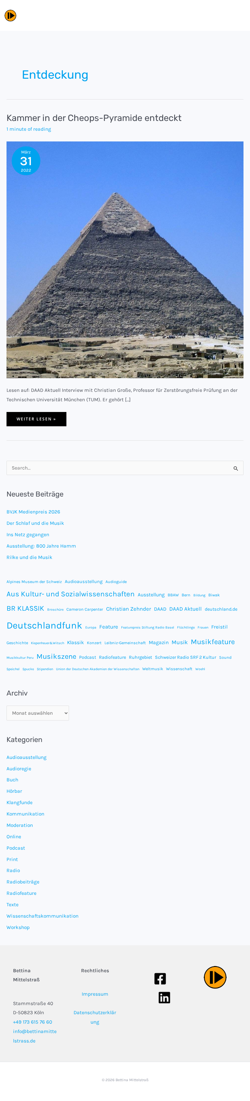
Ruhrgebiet (140, 657)
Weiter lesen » (36, 421)
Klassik (75, 642)
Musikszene (56, 656)
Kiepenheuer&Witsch (47, 643)
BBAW (173, 594)
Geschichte (17, 642)
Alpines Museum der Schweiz (34, 581)
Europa (90, 627)
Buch (12, 780)
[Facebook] (160, 978)
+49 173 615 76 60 (32, 1022)
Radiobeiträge (23, 882)
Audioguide (116, 581)
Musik (180, 642)
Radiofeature (112, 657)
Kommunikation (25, 814)
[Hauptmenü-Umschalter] (238, 15)
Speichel (13, 669)
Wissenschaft (179, 668)
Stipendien (45, 669)
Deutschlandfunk (44, 625)
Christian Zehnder (128, 609)
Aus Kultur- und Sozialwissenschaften (71, 594)
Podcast (87, 657)
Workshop (18, 927)
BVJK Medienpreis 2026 (33, 512)
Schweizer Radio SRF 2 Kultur (185, 657)
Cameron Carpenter (84, 609)
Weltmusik (152, 668)
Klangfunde (20, 802)
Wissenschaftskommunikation (42, 916)
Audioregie (19, 769)
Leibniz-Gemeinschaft (125, 642)
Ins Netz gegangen (28, 534)
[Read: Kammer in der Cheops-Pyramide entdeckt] (125, 259)
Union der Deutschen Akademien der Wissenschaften (97, 669)
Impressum (95, 994)
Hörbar (14, 791)
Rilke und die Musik (29, 557)
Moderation (20, 825)
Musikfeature (213, 642)
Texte (13, 905)
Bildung (199, 595)
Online (14, 837)
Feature (108, 627)
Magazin (159, 642)
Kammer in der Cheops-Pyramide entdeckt (94, 118)
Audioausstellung (84, 581)
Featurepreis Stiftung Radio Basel (147, 627)
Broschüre (55, 609)
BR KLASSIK (25, 608)
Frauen (203, 627)
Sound (225, 657)
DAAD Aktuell (185, 609)
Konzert (94, 642)
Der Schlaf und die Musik (35, 523)
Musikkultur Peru (20, 658)
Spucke (28, 669)
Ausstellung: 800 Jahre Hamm (41, 546)
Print (12, 859)
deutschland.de (221, 609)
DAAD (160, 609)
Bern (186, 594)
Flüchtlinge (186, 627)
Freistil (219, 627)
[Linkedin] (164, 997)
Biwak (214, 594)
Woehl (200, 669)
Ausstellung (151, 595)
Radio (13, 870)
